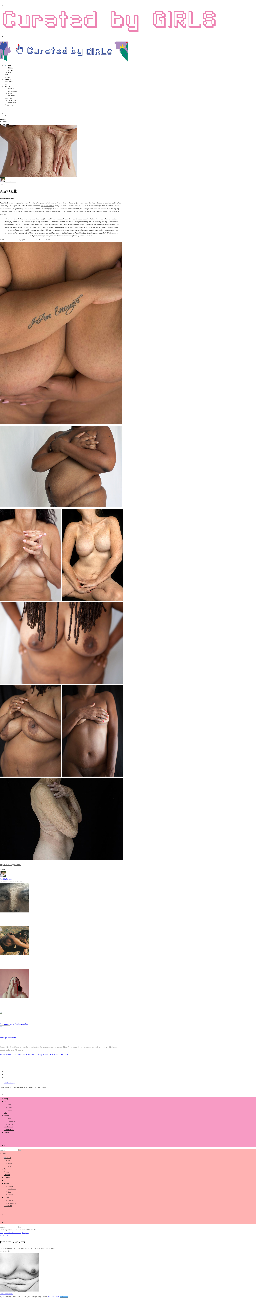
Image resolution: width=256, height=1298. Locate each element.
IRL (5, 1113)
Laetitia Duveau (6, 879)
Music (9, 1104)
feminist (6, 1233)
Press (10, 93)
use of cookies (53, 1297)
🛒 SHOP (8, 65)
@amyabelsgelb (7, 198)
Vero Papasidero (6, 1294)
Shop (6, 1099)
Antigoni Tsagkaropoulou (14, 1024)
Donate (7, 1133)
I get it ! (64, 1296)
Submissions (9, 1130)
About (7, 86)
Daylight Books (47, 206)
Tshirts (10, 68)
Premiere (12, 1233)
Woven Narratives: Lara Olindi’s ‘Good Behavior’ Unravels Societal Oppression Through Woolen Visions (55, 1007)
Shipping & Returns (26, 1054)
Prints (10, 72)
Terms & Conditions (8, 1054)
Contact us (12, 100)
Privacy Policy (42, 1054)
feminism (18, 1233)
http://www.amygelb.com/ (10, 865)
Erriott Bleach (7, 921)
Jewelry (11, 70)
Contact (8, 98)
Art (2, 184)
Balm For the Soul (9, 964)
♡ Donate (9, 105)
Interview (9, 82)
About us (11, 89)
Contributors (13, 91)
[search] (20, 1150)
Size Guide (54, 1054)
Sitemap (64, 1054)
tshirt (1, 1233)
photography (25, 1233)
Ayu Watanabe (8, 1038)
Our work (11, 1124)
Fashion (10, 1107)
